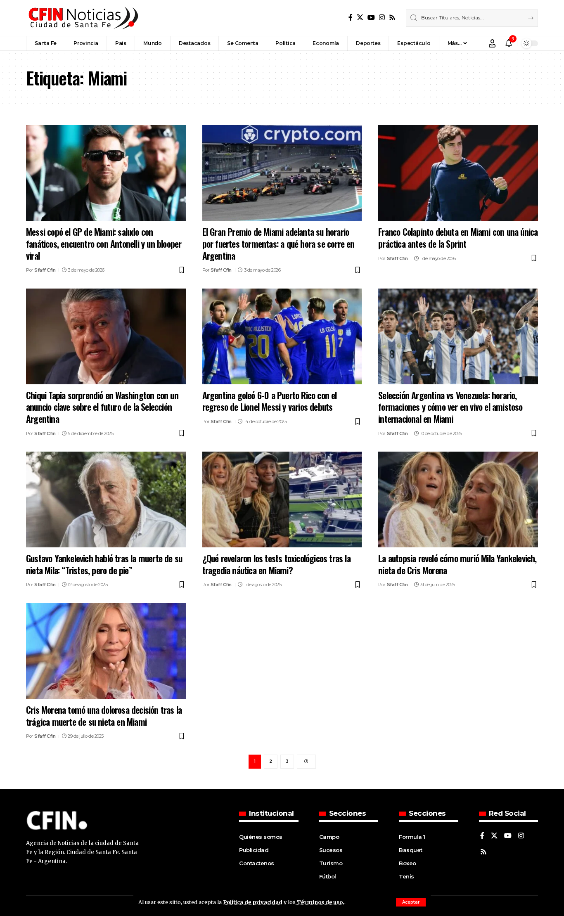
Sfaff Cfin (44, 270)
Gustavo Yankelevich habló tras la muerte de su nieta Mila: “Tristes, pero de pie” (104, 564)
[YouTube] (371, 17)
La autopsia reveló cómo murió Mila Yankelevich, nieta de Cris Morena (457, 564)
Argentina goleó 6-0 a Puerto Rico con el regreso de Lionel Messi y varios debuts (269, 401)
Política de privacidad (252, 902)
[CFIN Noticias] (82, 18)
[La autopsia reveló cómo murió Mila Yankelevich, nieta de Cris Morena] (458, 499)
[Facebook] (350, 17)
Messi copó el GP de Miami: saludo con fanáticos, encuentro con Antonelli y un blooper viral (103, 243)
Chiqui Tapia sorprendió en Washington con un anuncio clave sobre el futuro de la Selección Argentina (102, 406)
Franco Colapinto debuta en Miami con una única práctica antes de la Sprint (458, 237)
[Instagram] (382, 17)
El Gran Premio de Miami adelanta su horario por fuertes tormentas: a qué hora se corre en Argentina (278, 243)
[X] (360, 17)
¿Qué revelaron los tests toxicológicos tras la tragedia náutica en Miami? (276, 564)
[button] (411, 902)
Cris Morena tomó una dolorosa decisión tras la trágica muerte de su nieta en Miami (104, 715)
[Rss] (392, 17)
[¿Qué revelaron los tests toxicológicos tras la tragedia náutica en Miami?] (282, 499)
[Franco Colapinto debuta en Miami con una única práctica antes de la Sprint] (458, 173)
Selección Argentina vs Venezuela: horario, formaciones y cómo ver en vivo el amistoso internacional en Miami (450, 406)
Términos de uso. (320, 902)
